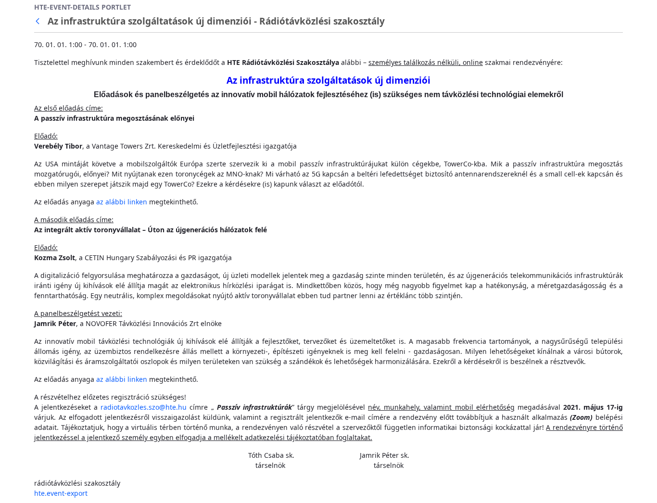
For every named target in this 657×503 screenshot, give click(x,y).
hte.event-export (61, 493)
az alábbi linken (121, 201)
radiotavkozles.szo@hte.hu (144, 407)
